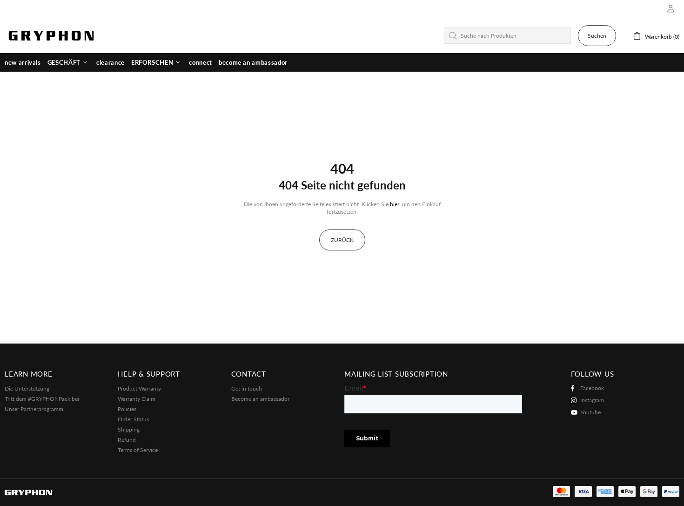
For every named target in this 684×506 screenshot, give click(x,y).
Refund (127, 439)
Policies (127, 408)
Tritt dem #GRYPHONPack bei (42, 398)
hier (394, 204)
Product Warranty (139, 388)
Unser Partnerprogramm (34, 408)
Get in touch (246, 388)
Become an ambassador (260, 398)
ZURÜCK (342, 239)
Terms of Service (138, 449)
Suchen (597, 35)
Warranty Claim (136, 398)
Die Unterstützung (27, 388)
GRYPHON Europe (51, 35)
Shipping (129, 429)
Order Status (133, 419)
